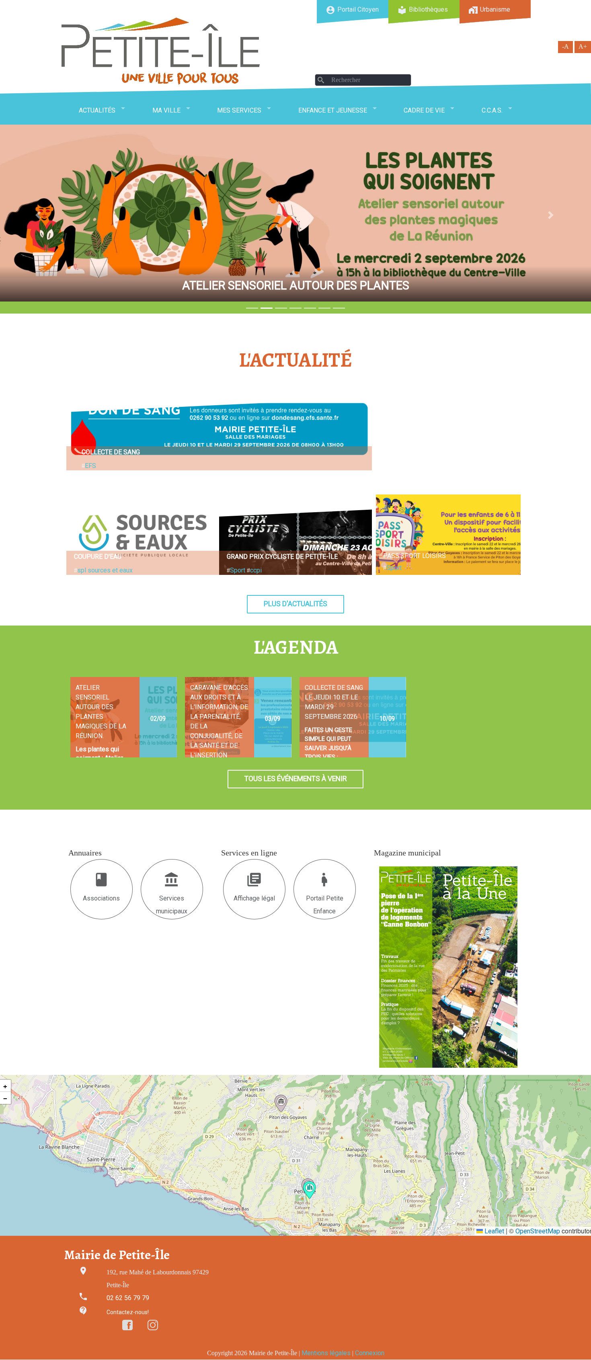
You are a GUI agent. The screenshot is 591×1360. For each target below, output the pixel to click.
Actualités (97, 110)
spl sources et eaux (105, 570)
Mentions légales (326, 1353)
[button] (309, 1190)
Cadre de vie (424, 110)
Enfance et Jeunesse (332, 110)
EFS (90, 466)
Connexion (369, 1353)
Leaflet (493, 1231)
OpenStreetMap (537, 1231)
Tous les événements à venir (295, 779)
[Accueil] (160, 50)
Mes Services (239, 110)
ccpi (256, 570)
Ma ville (166, 110)
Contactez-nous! (128, 1312)
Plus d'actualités (295, 604)
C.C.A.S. (492, 110)
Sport (237, 570)
